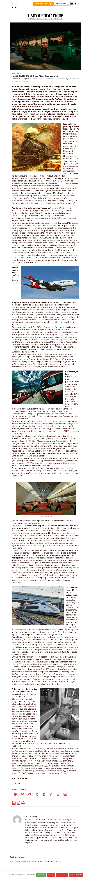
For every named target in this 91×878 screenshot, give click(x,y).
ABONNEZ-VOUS (42, 4)
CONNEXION (61, 4)
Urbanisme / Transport (55, 79)
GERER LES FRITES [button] (76, 875)
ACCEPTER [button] (41, 875)
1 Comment (28, 82)
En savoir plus (62, 875)
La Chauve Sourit (36, 79)
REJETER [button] (51, 875)
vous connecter (27, 861)
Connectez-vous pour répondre (61, 819)
